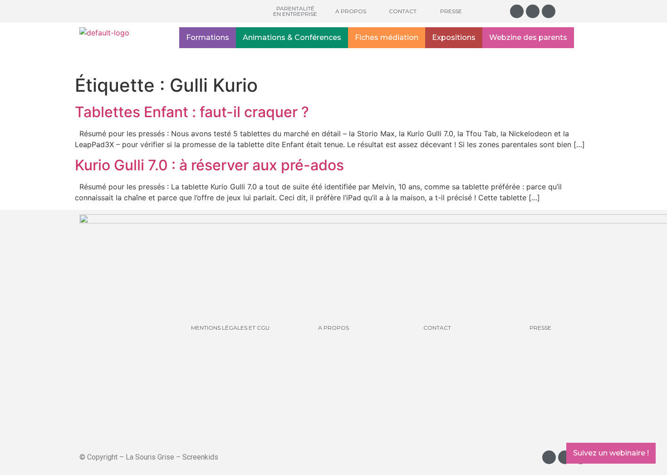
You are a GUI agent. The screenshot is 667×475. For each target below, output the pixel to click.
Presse (451, 11)
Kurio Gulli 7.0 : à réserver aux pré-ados (209, 165)
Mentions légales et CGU (230, 327)
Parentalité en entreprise (295, 11)
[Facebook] (532, 11)
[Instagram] (517, 11)
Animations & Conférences (292, 37)
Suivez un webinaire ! (611, 453)
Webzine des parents (528, 37)
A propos (350, 11)
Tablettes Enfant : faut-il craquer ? (192, 112)
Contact (403, 11)
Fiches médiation (386, 37)
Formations (207, 37)
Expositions (454, 37)
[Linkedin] (548, 11)
